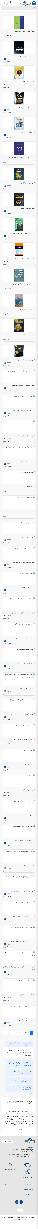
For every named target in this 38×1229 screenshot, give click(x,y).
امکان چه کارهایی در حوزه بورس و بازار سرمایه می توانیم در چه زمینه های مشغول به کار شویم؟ (20, 1063)
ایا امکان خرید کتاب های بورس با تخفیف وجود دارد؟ (20, 1080)
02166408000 (17, 1151)
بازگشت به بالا (8, 1141)
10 (10, 1033)
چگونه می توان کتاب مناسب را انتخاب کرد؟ (21, 1088)
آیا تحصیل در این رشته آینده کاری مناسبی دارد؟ (20, 1044)
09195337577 (15, 1149)
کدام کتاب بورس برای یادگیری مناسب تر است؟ (21, 1072)
